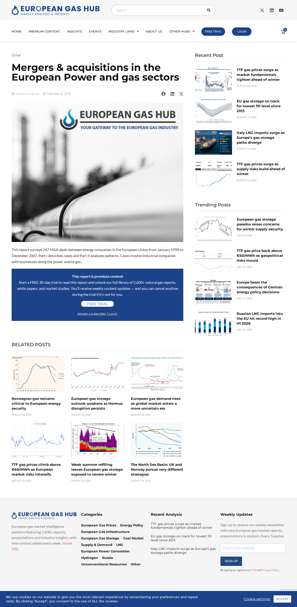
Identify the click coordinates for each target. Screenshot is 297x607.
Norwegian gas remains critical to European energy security (36, 403)
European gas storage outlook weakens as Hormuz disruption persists (97, 403)
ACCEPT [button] (282, 599)
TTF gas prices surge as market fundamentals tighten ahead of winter (258, 75)
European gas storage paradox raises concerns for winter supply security (260, 224)
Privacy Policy (270, 570)
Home (17, 31)
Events (95, 31)
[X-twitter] (262, 10)
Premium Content (44, 31)
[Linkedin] (272, 10)
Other (16, 55)
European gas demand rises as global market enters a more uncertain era (156, 403)
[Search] (209, 10)
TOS (253, 570)
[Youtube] (281, 10)
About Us (154, 31)
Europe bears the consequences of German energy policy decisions (259, 287)
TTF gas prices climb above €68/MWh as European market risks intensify (36, 469)
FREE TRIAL (213, 31)
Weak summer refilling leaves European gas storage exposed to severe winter (97, 469)
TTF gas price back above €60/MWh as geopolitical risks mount (260, 255)
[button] (163, 93)
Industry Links (121, 31)
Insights (74, 31)
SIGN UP (231, 561)
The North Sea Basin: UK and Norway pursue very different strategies (157, 469)
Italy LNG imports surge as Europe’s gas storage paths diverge (261, 138)
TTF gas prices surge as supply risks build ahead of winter (261, 169)
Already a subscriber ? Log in (97, 313)
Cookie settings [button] (257, 599)
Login (241, 31)
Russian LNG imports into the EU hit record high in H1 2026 (260, 318)
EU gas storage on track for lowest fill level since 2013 (259, 106)
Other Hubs (179, 31)
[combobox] (163, 10)
